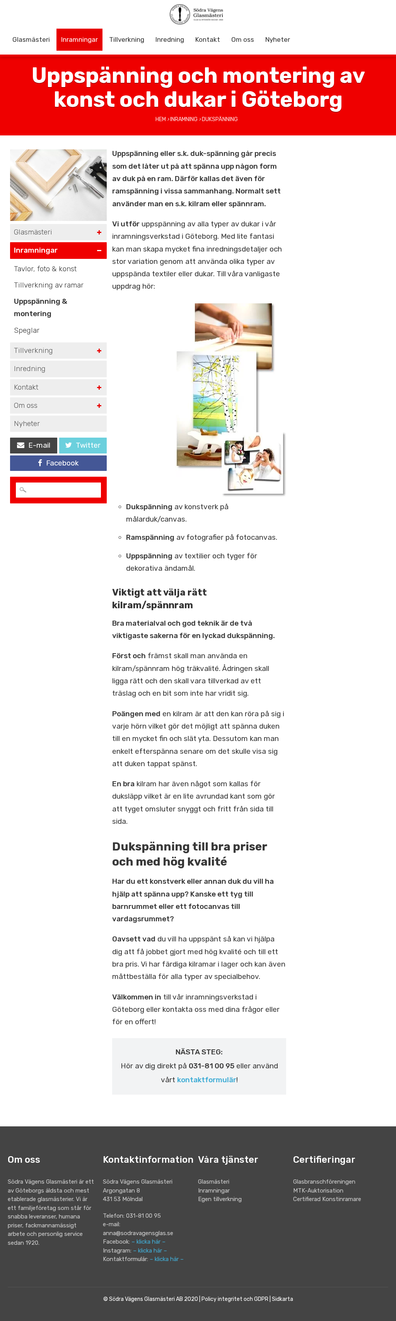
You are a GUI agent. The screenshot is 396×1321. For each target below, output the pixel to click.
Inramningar (79, 39)
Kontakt (207, 39)
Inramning (184, 119)
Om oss (242, 39)
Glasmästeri (31, 39)
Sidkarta (282, 1299)
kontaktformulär (206, 1079)
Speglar (26, 330)
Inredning (169, 39)
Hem (160, 119)
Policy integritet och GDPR (234, 1299)
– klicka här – (148, 1241)
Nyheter (277, 39)
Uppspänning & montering (40, 307)
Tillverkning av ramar (49, 285)
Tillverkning (126, 39)
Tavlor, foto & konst (45, 268)
